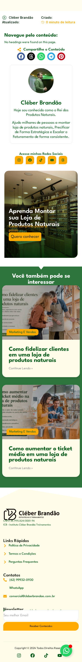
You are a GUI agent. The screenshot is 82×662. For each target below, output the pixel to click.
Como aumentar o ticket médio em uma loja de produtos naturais (40, 454)
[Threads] (63, 160)
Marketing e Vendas (22, 332)
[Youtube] (52, 160)
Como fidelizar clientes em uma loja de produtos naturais (39, 354)
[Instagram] (19, 160)
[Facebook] (30, 160)
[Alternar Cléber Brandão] (66, 651)
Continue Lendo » (21, 368)
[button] (21, 56)
